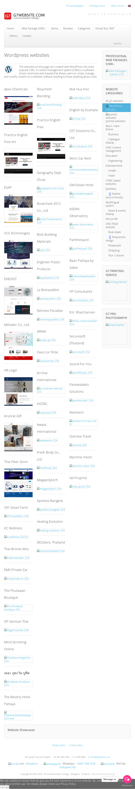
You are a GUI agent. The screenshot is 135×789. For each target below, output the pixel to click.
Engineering (115, 161)
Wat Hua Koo (79, 89)
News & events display (116, 212)
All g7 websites (114, 101)
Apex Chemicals (16, 89)
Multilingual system (112, 204)
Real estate (114, 232)
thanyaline (32, 763)
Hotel (111, 175)
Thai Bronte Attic (16, 549)
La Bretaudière (48, 290)
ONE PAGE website (112, 225)
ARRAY (41, 331)
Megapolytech (47, 480)
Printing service (97, 5)
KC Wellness (13, 528)
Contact (26, 36)
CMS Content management (113, 149)
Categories (84, 28)
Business (113, 134)
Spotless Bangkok (50, 500)
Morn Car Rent (80, 158)
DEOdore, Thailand (51, 542)
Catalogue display (113, 140)
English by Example (83, 110)
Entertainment (114, 165)
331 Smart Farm (16, 507)
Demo (54, 28)
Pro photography (74, 5)
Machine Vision (80, 457)
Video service (117, 5)
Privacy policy (59, 745)
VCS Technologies (17, 233)
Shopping (114, 250)
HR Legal (10, 370)
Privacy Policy (68, 784)
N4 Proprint (78, 478)
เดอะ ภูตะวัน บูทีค (16, 673)
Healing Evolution (50, 521)
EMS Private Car (16, 570)
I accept (4, 787)
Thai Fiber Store (16, 461)
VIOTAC (42, 404)
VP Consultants (80, 291)
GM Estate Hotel (81, 185)
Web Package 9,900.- (33, 28)
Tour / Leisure (116, 255)
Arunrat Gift (13, 416)
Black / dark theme (112, 127)
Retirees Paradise (50, 310)
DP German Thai (16, 621)
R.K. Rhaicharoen (82, 312)
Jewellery (111, 189)
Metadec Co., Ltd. (17, 324)
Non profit (112, 219)
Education (111, 156)
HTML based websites (113, 182)
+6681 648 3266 (86, 763)
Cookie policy (76, 745)
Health (112, 170)
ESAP (8, 187)
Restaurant (114, 245)
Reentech (76, 412)
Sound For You (80, 364)
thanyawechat (68, 767)
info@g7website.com (100, 756)
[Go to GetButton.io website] (127, 786)
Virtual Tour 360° (105, 28)
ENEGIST (10, 279)
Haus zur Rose (47, 352)
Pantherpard (79, 240)
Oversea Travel (80, 436)
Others (13, 36)
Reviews (68, 28)
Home (10, 28)
